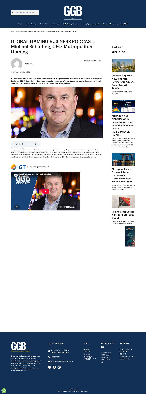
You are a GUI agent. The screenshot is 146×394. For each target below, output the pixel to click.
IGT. (47, 167)
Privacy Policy (73, 389)
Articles (18, 31)
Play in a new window (18, 148)
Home (12, 31)
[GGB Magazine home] (73, 13)
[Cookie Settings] (3, 390)
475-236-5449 (55, 357)
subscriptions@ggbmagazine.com (62, 361)
